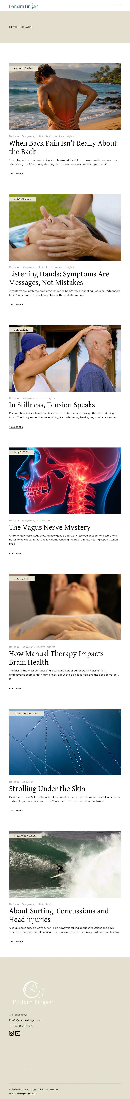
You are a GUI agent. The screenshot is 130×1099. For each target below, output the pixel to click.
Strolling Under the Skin (47, 788)
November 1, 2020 (25, 835)
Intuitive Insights (64, 136)
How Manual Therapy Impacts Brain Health (56, 658)
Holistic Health (44, 136)
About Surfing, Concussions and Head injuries (59, 915)
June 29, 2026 (22, 198)
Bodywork (28, 136)
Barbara (14, 136)
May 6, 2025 (21, 452)
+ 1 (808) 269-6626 (22, 1025)
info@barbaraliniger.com (27, 1020)
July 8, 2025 (21, 329)
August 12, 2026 (23, 68)
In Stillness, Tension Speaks (52, 405)
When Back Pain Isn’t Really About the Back (63, 147)
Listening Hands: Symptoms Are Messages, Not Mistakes (59, 278)
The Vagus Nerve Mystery (50, 527)
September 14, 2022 (26, 713)
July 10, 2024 (21, 578)
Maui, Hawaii (19, 1014)
